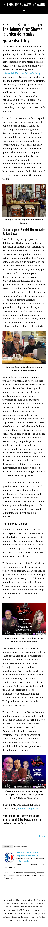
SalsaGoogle (24, 861)
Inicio (42, 835)
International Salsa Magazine (24, 4)
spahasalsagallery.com (30, 808)
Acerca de (7, 847)
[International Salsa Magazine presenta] (9, 861)
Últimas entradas (20, 847)
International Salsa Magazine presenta (26, 854)
